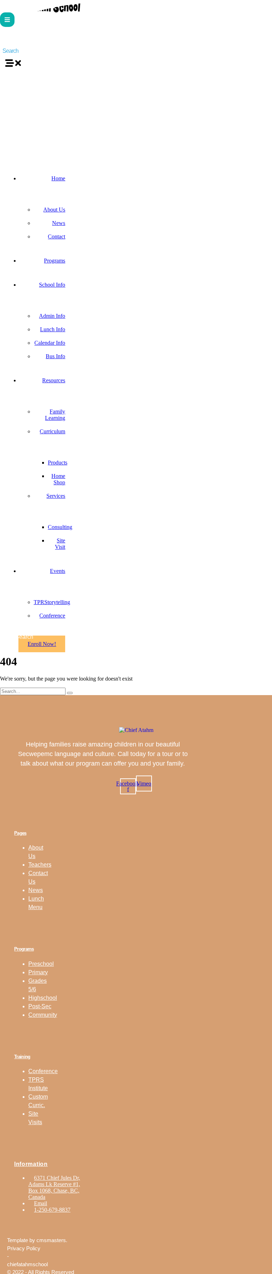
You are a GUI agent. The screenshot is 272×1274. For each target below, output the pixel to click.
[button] (7, 19)
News (35, 890)
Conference (43, 1071)
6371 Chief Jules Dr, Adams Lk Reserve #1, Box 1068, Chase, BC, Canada (54, 1187)
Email (40, 1203)
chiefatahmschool (27, 1264)
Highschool (42, 998)
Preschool (41, 964)
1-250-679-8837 (52, 1210)
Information (31, 1164)
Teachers (39, 865)
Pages (20, 833)
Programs (24, 949)
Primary (38, 972)
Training (22, 1056)
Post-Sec (39, 1006)
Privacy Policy (23, 1248)
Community (42, 1015)
